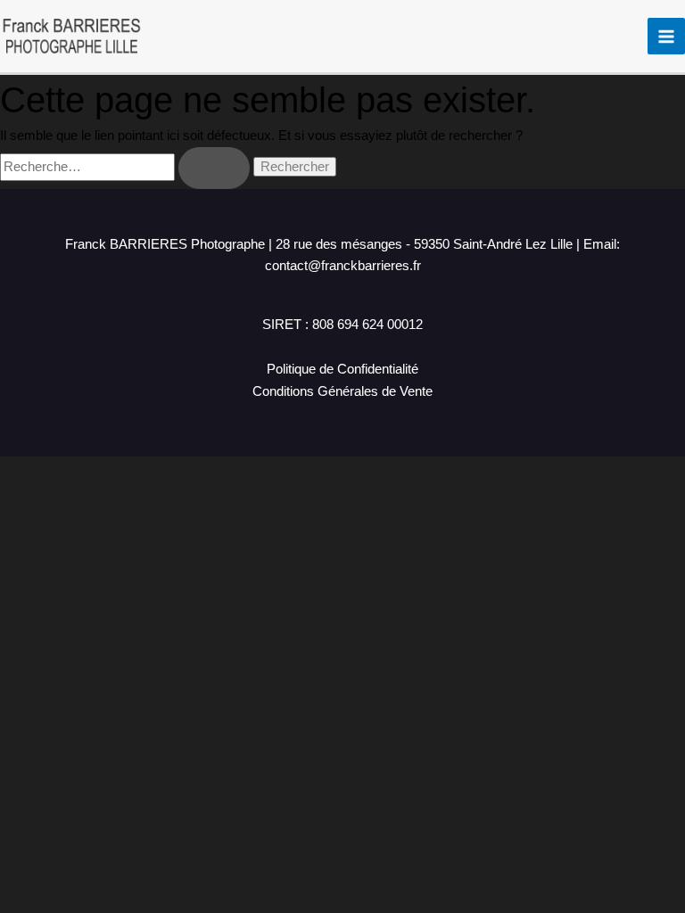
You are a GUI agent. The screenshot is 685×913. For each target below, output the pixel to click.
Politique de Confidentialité (342, 369)
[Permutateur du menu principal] (666, 36)
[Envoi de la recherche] (214, 168)
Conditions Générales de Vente (342, 391)
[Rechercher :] (126, 167)
